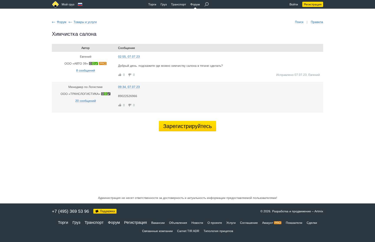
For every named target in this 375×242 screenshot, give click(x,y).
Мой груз (68, 4)
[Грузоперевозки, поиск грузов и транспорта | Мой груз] (55, 4)
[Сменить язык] (80, 4)
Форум (195, 4)
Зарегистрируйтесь (187, 126)
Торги (152, 4)
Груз (164, 4)
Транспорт (178, 4)
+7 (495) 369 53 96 (70, 211)
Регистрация (313, 4)
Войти (293, 4)
